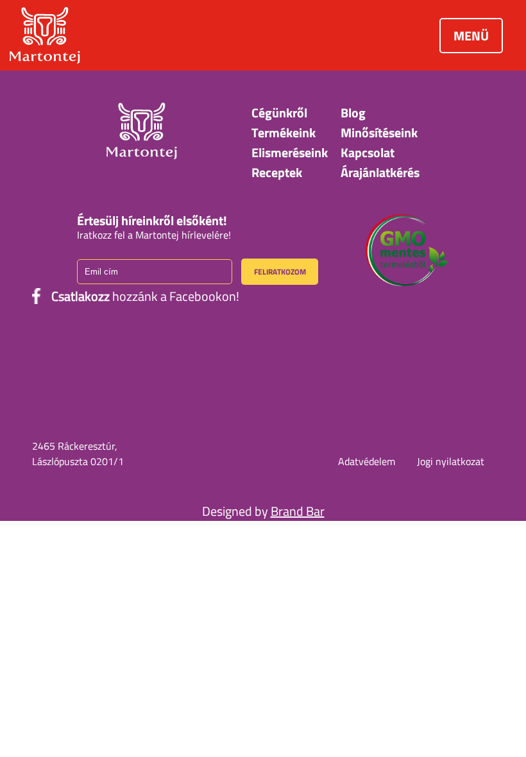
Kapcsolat (367, 152)
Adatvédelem (366, 461)
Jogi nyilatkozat (450, 461)
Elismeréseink (289, 152)
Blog (353, 113)
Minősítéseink (379, 132)
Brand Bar (298, 511)
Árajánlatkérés (380, 172)
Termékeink (283, 132)
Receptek (276, 172)
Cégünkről (279, 113)
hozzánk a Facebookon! (145, 296)
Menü (471, 36)
